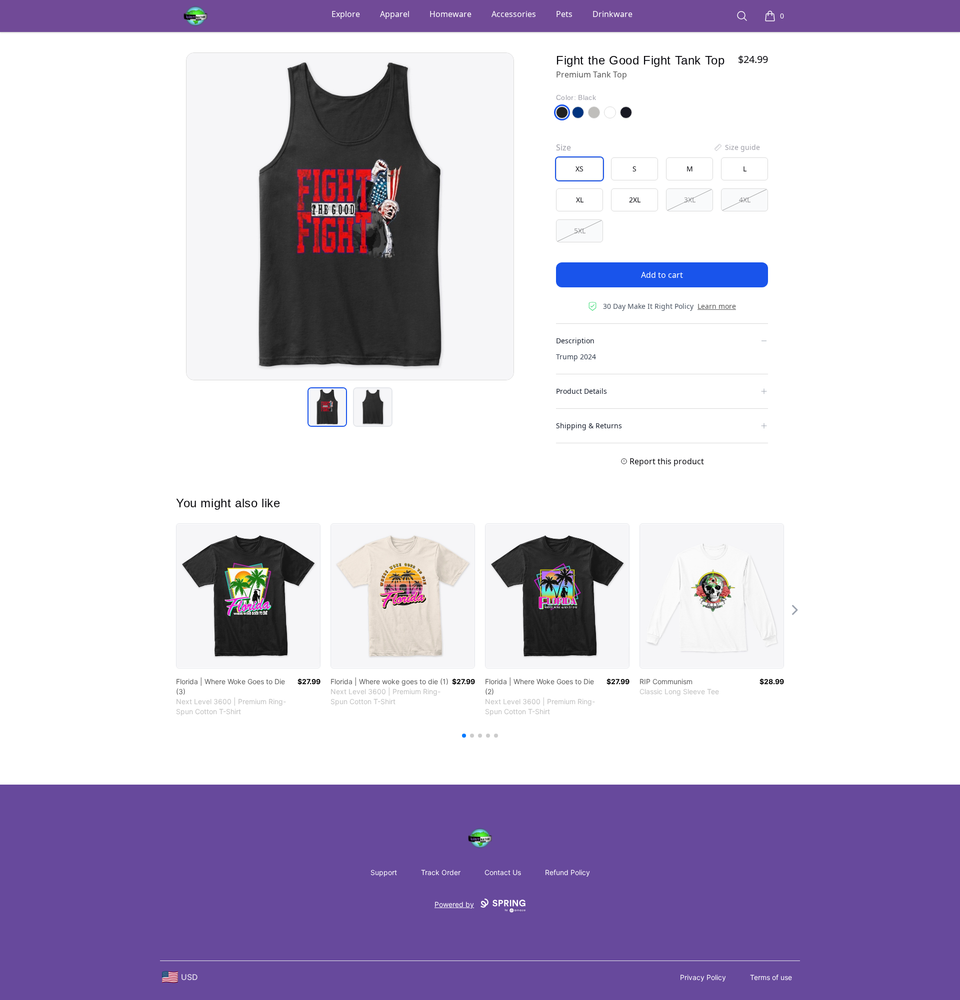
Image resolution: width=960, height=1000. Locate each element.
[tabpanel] (350, 216)
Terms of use (771, 977)
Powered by (454, 904)
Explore (346, 13)
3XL (690, 199)
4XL (744, 199)
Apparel (395, 13)
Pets (564, 13)
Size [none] (563, 147)
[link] (248, 596)
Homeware (451, 13)
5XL (580, 230)
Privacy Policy (703, 977)
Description (575, 340)
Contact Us (502, 872)
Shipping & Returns (589, 425)
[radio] (579, 168)
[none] (736, 147)
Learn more (717, 306)
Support (383, 872)
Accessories (514, 13)
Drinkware (612, 13)
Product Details (581, 391)
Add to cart (662, 274)
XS (580, 168)
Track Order (440, 872)
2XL (634, 199)
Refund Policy (567, 872)
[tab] (327, 407)
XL (580, 199)
